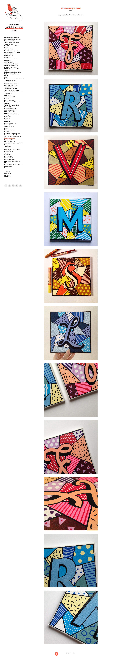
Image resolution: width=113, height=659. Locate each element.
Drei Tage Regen (8, 151)
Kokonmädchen (8, 166)
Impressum (7, 177)
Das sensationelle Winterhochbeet (13, 92)
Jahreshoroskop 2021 (10, 87)
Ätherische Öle (8, 93)
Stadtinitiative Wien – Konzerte (12, 161)
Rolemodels (7, 60)
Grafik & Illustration (11, 37)
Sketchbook (7, 121)
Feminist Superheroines (10, 110)
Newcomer (7, 131)
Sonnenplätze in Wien (10, 80)
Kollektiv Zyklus (8, 125)
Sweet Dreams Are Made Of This (12, 136)
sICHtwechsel (7, 154)
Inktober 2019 (7, 107)
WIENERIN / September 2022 (11, 69)
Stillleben (6, 103)
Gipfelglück (7, 57)
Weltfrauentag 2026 (9, 41)
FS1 (5, 163)
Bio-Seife (6, 153)
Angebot (7, 172)
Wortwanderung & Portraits (11, 74)
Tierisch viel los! (8, 44)
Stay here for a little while (10, 135)
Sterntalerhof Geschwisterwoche (12, 39)
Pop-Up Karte (7, 145)
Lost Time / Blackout (9, 141)
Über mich (7, 173)
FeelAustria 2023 (8, 55)
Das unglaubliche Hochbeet (11, 115)
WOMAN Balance (8, 54)
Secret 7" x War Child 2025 (11, 46)
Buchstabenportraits (9, 138)
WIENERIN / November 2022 (11, 65)
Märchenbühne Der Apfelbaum (12, 149)
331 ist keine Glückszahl (10, 88)
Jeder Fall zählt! (8, 62)
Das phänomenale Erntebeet (11, 59)
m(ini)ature (7, 118)
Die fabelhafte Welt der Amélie (12, 133)
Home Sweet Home (9, 100)
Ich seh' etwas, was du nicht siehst (13, 164)
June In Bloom (8, 70)
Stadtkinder (7, 95)
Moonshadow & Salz (9, 130)
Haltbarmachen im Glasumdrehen (12, 72)
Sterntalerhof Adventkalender (11, 42)
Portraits (6, 47)
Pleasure (6, 168)
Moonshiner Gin (8, 140)
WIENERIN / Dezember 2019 (11, 105)
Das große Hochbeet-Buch (11, 51)
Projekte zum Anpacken (10, 67)
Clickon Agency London (10, 113)
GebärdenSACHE (8, 49)
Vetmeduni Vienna (9, 126)
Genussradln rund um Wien (11, 64)
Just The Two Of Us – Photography (13, 143)
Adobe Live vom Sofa (9, 97)
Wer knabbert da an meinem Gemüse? (14, 79)
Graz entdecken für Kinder (11, 84)
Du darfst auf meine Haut (10, 108)
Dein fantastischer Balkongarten (12, 102)
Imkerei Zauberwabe (9, 148)
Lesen (6, 77)
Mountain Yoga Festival (10, 82)
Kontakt (7, 175)
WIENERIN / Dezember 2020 (11, 90)
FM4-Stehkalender (9, 158)
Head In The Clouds (9, 159)
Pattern (6, 75)
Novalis (6, 128)
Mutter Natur (7, 117)
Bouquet (6, 98)
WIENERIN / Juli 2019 (9, 112)
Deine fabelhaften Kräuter (11, 85)
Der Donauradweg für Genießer (12, 52)
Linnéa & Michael (8, 156)
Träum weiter (7, 146)
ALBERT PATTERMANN (10, 123)
